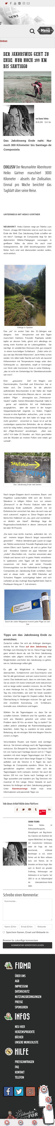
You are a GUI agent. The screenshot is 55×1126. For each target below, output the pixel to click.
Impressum (21, 986)
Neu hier (20, 1026)
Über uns (20, 976)
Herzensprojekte (25, 1031)
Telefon (19, 1077)
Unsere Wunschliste (26, 1042)
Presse (19, 1002)
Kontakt (19, 1072)
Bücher (19, 1037)
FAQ (17, 1067)
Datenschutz (22, 991)
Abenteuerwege (20, 788)
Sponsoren (21, 1007)
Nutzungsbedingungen (28, 996)
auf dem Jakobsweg (36, 646)
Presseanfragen (24, 1061)
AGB (17, 981)
